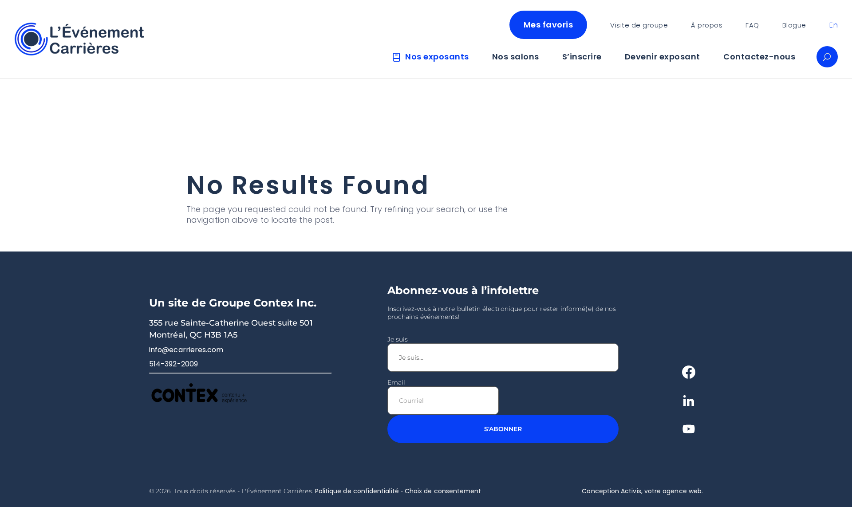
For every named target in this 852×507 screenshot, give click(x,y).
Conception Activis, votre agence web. (642, 491)
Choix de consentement (443, 491)
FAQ (752, 25)
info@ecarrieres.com (186, 350)
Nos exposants (437, 56)
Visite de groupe (639, 25)
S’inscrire (582, 56)
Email (396, 382)
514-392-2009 (173, 364)
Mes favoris (548, 24)
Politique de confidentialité (357, 491)
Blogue (794, 25)
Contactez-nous (759, 56)
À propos (706, 25)
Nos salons (515, 56)
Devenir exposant (662, 56)
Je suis (397, 339)
